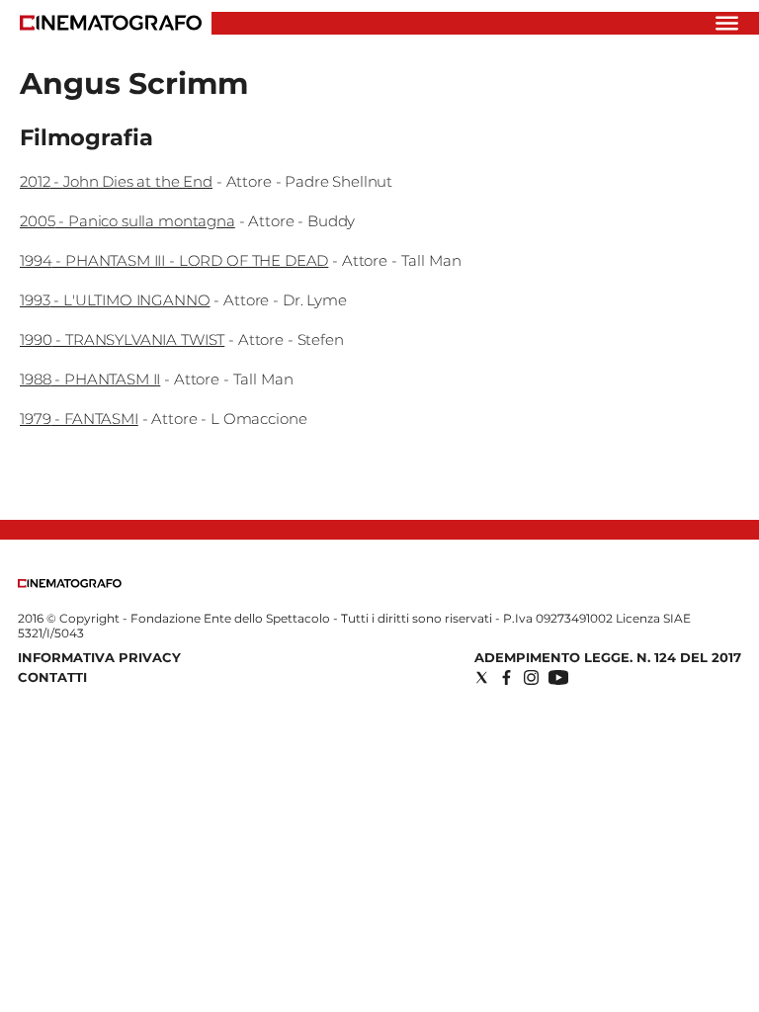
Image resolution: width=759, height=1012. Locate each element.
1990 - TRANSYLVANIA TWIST (122, 339)
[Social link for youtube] (558, 677)
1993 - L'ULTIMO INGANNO (115, 300)
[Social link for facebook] (506, 677)
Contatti (52, 677)
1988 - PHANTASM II (90, 379)
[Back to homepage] (70, 583)
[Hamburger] (727, 23)
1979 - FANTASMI (79, 418)
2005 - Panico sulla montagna (127, 220)
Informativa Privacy (99, 657)
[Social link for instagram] (531, 677)
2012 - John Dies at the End (116, 181)
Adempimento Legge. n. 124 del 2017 (607, 657)
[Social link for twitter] (481, 677)
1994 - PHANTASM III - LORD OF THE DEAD (174, 260)
